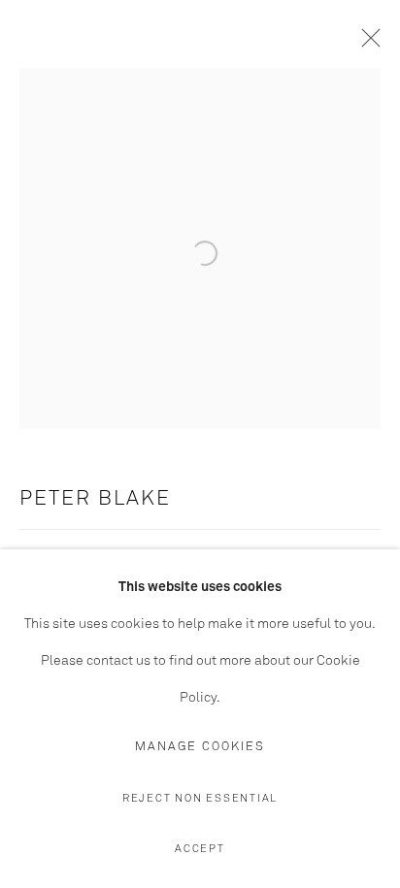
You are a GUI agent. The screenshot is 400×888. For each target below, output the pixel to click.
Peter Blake (95, 499)
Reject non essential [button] (200, 798)
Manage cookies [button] (200, 746)
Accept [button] (200, 848)
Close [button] (366, 43)
